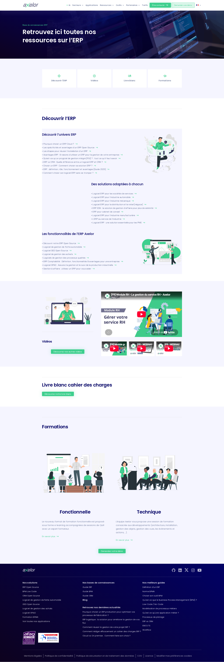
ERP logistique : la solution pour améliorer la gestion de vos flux (111, 621)
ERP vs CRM (147, 621)
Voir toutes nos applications (36, 621)
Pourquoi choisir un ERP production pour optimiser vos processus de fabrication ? (109, 614)
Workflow (146, 630)
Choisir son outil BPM (152, 595)
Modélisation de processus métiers (159, 608)
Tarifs (145, 5)
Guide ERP (87, 587)
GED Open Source (31, 604)
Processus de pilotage (153, 617)
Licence (149, 655)
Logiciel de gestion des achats (37, 608)
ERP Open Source (31, 587)
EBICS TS (146, 625)
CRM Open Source (31, 595)
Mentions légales (33, 655)
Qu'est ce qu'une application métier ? (160, 613)
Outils (119, 5)
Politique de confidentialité (59, 655)
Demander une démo (183, 5)
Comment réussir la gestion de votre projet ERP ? (106, 627)
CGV (139, 655)
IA (69, 5)
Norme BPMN (148, 591)
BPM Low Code (30, 591)
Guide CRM (88, 595)
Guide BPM (88, 591)
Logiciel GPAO (29, 613)
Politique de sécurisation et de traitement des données (105, 655)
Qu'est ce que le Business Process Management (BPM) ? (169, 600)
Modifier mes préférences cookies (174, 655)
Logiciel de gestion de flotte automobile (42, 600)
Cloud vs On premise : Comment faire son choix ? (107, 635)
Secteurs (76, 5)
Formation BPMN (30, 617)
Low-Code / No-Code (152, 604)
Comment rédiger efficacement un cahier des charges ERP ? (112, 631)
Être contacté (160, 5)
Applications (92, 5)
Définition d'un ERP (151, 587)
